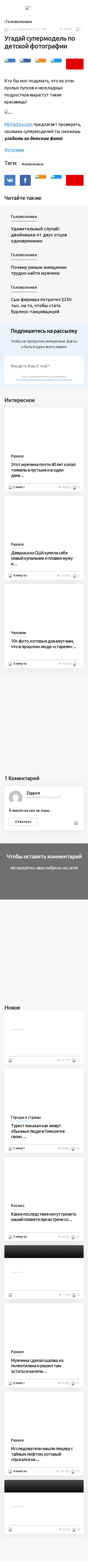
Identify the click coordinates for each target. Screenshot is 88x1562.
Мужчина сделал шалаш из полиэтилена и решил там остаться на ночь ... (37, 1366)
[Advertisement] (44, 720)
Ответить (23, 822)
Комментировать (75, 64)
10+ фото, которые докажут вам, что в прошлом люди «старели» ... (43, 643)
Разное (17, 456)
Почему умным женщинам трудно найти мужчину (38, 270)
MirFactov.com (18, 124)
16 (78, 1295)
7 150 (66, 1295)
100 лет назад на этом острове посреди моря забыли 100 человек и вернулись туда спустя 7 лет (44, 1042)
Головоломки (19, 21)
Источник (14, 149)
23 (77, 1237)
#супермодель (33, 164)
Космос (17, 1205)
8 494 (65, 1383)
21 (78, 1060)
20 (77, 1148)
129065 (66, 575)
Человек (18, 632)
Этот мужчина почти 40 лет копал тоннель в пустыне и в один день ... (43, 470)
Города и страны (26, 1117)
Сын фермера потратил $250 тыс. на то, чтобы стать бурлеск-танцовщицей (41, 305)
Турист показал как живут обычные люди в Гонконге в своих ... (38, 1131)
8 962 (65, 1148)
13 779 (65, 1060)
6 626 (65, 1237)
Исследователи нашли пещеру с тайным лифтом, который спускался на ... (42, 1454)
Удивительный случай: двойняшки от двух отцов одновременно (39, 234)
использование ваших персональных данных (45, 379)
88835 (67, 487)
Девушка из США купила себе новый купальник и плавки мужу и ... (42, 558)
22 (77, 1383)
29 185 (64, 1471)
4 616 (66, 1529)
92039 (67, 664)
